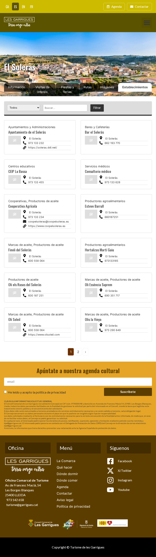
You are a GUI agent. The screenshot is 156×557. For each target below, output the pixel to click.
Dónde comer (67, 480)
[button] (147, 22)
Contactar (64, 493)
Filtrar (97, 108)
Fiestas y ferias (67, 89)
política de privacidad (51, 392)
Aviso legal (65, 500)
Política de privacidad (73, 506)
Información (16, 87)
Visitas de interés (43, 89)
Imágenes (107, 87)
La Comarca (66, 461)
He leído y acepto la (37, 392)
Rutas (87, 87)
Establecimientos (135, 87)
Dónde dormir (67, 474)
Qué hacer (64, 467)
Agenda (62, 487)
